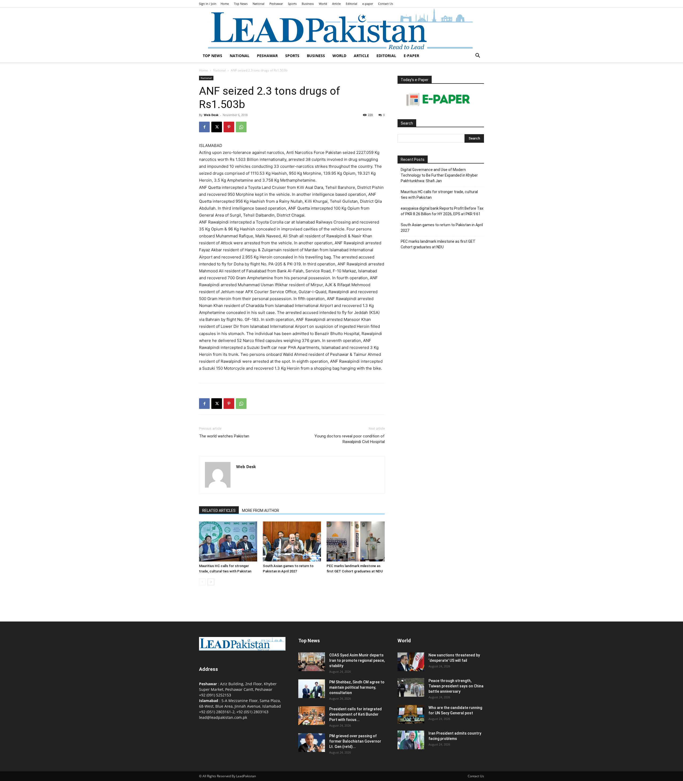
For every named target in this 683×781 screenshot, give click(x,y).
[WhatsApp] (241, 127)
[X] (216, 127)
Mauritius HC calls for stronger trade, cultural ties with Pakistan (439, 195)
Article (336, 4)
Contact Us (385, 4)
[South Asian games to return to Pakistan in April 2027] (292, 541)
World (323, 4)
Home (225, 4)
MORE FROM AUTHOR (260, 510)
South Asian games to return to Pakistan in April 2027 (442, 228)
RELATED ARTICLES (219, 510)
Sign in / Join (207, 4)
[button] (477, 56)
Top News (241, 4)
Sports (292, 4)
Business (308, 4)
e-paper (367, 4)
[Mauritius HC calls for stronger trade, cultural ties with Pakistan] (228, 541)
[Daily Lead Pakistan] (341, 28)
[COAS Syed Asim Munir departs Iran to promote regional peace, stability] (311, 661)
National (258, 4)
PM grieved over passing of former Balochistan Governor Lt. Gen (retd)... (355, 741)
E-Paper (411, 55)
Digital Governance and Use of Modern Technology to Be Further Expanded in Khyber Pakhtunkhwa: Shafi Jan (439, 175)
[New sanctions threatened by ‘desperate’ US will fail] (411, 661)
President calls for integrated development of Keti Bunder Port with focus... (355, 714)
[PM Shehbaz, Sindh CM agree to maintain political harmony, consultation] (311, 688)
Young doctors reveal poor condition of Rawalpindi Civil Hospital (350, 439)
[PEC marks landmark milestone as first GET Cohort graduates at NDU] (356, 541)
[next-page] (211, 582)
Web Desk (211, 115)
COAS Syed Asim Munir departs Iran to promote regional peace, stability (357, 660)
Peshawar (276, 4)
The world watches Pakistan (224, 436)
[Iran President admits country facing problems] (411, 740)
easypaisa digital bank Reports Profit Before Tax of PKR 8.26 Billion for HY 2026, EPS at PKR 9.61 (442, 211)
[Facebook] (204, 127)
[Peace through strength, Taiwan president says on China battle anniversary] (411, 687)
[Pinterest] (229, 127)
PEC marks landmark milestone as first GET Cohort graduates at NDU (438, 244)
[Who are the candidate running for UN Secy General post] (411, 714)
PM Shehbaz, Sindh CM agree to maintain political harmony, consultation (356, 687)
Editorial (351, 4)
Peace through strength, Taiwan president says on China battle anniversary (455, 686)
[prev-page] (202, 582)
